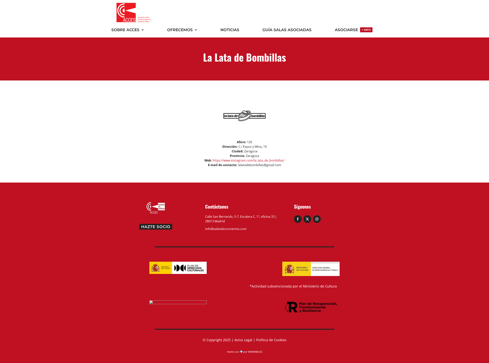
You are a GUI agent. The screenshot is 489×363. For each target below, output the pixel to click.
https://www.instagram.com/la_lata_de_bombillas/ (249, 160)
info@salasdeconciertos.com (226, 229)
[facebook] (298, 219)
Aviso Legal (243, 340)
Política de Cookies (271, 340)
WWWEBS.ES (255, 351)
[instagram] (317, 219)
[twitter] (307, 219)
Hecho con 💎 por (237, 351)
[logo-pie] (155, 203)
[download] (134, 4)
